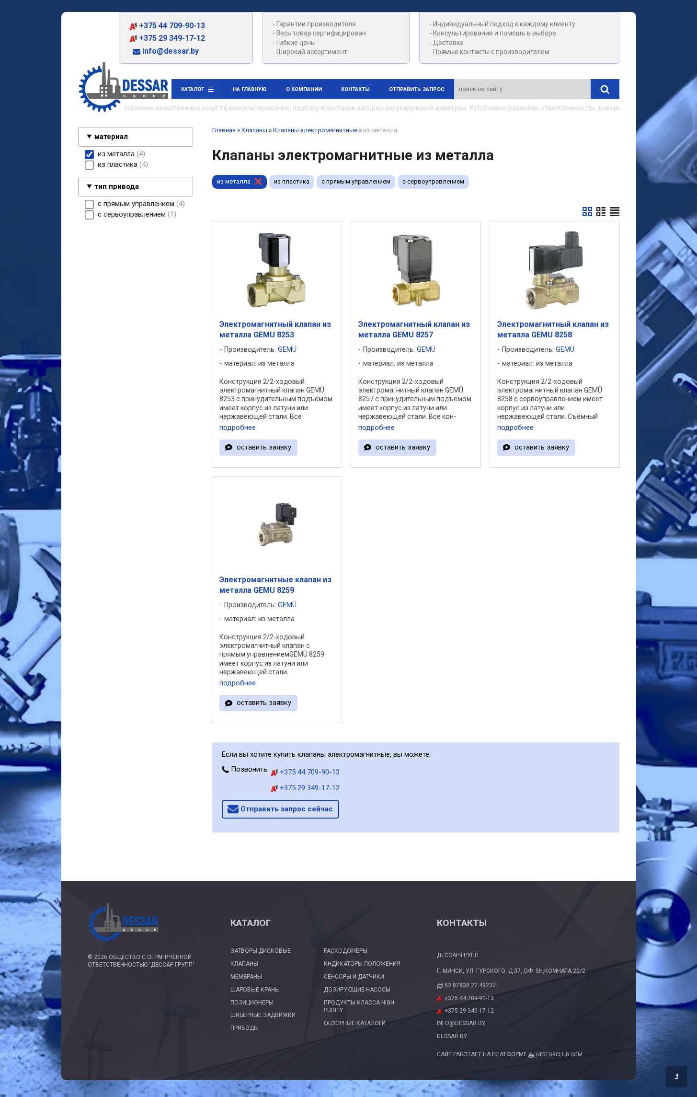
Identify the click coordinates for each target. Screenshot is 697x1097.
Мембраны (246, 976)
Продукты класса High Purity (359, 1006)
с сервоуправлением (433, 181)
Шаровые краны (255, 989)
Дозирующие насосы (357, 989)
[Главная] (123, 88)
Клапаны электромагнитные (315, 130)
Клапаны (254, 130)
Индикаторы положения (362, 963)
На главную (250, 89)
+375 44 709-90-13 (171, 25)
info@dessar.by (169, 51)
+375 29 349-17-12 (171, 38)
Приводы (244, 1028)
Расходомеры (345, 950)
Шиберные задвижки (263, 1015)
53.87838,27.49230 (470, 985)
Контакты (355, 89)
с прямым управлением (355, 181)
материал (111, 136)
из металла (234, 181)
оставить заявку (264, 447)
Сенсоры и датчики (354, 976)
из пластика (291, 181)
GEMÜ (287, 350)
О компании (304, 89)
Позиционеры (252, 1002)
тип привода (116, 186)
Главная (224, 130)
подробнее (237, 427)
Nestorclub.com (559, 1054)
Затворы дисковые (260, 950)
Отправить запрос (417, 89)
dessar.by (452, 1036)
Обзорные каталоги (355, 1023)
